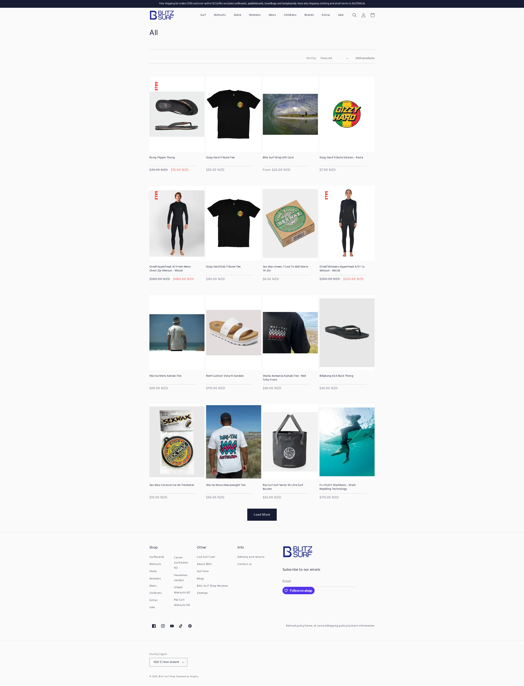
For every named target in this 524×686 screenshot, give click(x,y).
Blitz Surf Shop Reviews (212, 586)
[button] (354, 15)
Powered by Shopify (187, 676)
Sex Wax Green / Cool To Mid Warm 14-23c (285, 268)
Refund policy (295, 626)
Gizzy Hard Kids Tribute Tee (223, 267)
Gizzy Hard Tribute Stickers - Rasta (341, 158)
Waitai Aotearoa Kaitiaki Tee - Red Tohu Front (284, 378)
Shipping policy (337, 626)
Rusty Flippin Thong (162, 158)
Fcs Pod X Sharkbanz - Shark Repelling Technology (338, 487)
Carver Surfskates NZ (181, 562)
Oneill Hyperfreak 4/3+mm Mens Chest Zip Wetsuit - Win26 (170, 268)
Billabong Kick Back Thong (336, 376)
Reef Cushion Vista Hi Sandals (225, 376)
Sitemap (202, 593)
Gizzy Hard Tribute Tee (220, 158)
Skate (153, 571)
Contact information (361, 626)
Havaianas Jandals (180, 578)
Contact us (244, 564)
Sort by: (311, 58)
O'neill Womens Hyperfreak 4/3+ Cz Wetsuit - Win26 (342, 268)
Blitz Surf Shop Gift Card (278, 158)
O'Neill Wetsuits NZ (182, 590)
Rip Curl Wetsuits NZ (182, 602)
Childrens (155, 593)
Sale (152, 607)
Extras (153, 600)
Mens (153, 586)
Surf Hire (203, 571)
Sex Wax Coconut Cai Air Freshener (171, 485)
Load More (262, 514)
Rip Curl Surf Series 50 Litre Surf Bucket (283, 487)
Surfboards (156, 557)
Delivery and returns (251, 557)
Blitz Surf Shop (167, 676)
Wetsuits (155, 564)
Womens (155, 578)
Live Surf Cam (206, 557)
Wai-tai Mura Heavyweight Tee (225, 485)
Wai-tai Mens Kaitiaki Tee (165, 376)
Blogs (200, 578)
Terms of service (316, 626)
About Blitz (204, 564)
